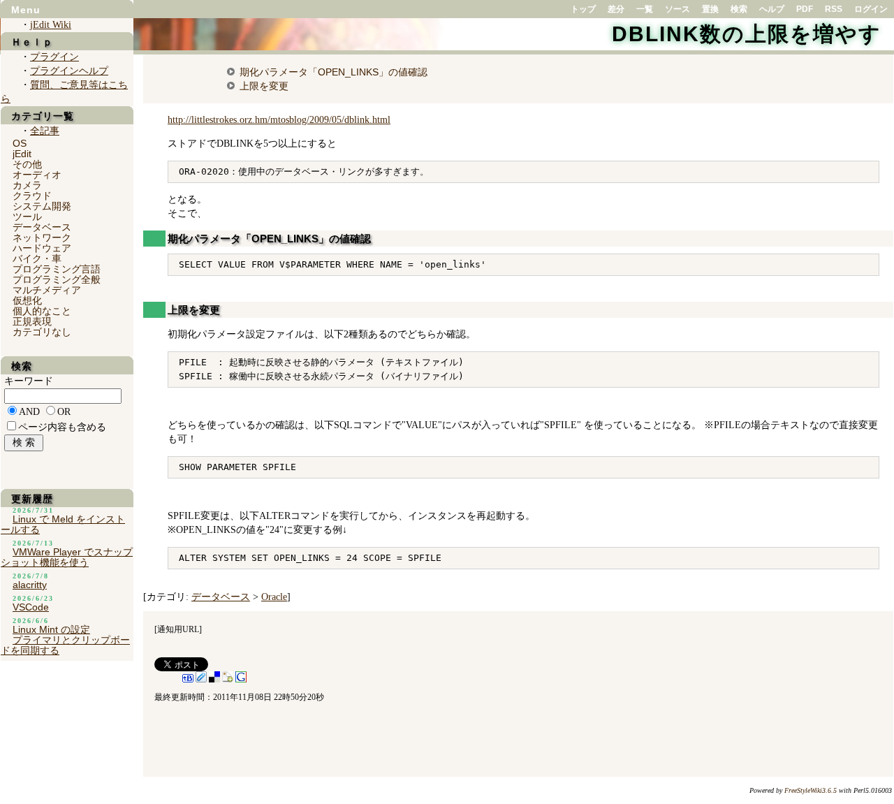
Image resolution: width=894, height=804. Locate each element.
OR (64, 412)
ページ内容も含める (62, 427)
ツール (27, 216)
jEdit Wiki (50, 25)
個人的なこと (42, 310)
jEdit (22, 153)
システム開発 (42, 206)
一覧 (644, 9)
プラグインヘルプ (69, 71)
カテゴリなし (42, 331)
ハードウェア (42, 248)
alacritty (30, 584)
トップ (583, 9)
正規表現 (32, 321)
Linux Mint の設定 (51, 629)
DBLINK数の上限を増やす (746, 33)
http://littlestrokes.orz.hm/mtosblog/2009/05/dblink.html (279, 120)
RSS (833, 9)
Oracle (274, 597)
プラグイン (54, 57)
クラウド (32, 195)
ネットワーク (42, 237)
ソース (677, 9)
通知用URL (178, 629)
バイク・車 (37, 258)
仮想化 (27, 300)
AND (29, 412)
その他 (27, 164)
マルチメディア (47, 289)
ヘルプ (771, 9)
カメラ (27, 185)
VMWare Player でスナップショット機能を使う (67, 557)
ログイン (871, 9)
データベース (220, 597)
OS (20, 143)
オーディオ (37, 174)
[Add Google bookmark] (241, 680)
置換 (710, 9)
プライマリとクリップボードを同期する (65, 645)
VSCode (31, 607)
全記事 (44, 131)
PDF (804, 9)
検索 (739, 9)
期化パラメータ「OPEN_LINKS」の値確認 (333, 72)
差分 (616, 9)
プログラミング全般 (57, 279)
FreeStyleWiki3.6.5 (810, 790)
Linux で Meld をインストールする (63, 524)
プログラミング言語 (57, 269)
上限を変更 (264, 86)
